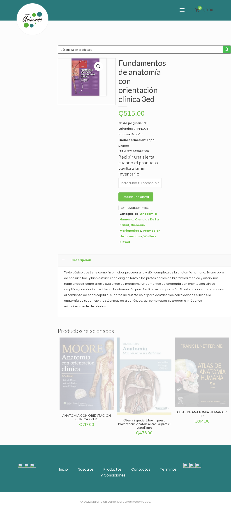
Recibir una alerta (136, 197)
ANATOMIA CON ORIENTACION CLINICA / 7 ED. (86, 417)
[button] (98, 66)
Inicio (63, 469)
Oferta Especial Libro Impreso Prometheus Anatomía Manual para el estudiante (144, 423)
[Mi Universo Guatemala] (32, 19)
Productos (112, 469)
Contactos (140, 469)
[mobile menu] (182, 10)
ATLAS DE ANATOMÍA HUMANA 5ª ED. (201, 414)
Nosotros (86, 469)
